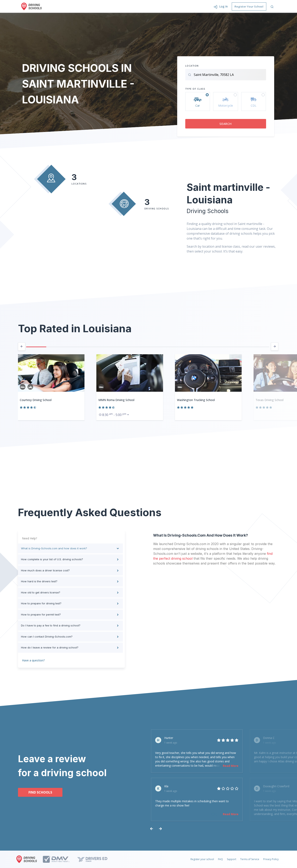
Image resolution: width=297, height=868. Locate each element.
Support (231, 859)
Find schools (40, 792)
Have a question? (33, 660)
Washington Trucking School (117, 400)
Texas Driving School (191, 400)
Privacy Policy (271, 859)
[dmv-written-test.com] (59, 859)
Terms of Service (249, 859)
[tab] (70, 548)
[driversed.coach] (95, 859)
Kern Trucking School (269, 400)
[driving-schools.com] (27, 859)
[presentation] (21, 347)
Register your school (202, 859)
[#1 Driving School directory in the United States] (31, 6)
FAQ (220, 859)
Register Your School (249, 6)
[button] (220, 6)
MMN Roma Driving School (38, 400)
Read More (230, 766)
